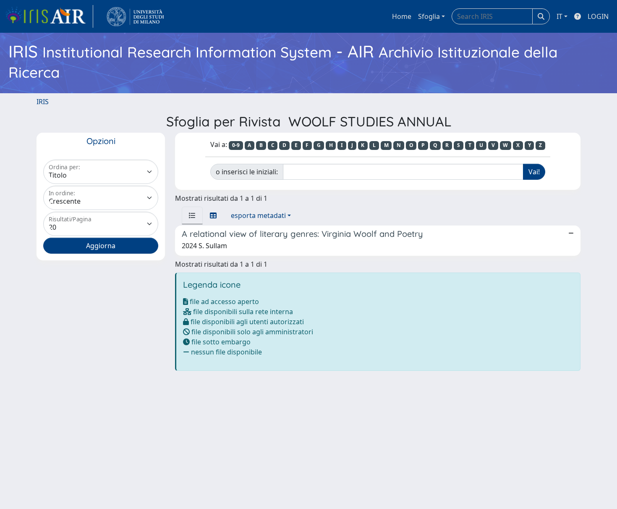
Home (401, 16)
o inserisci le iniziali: (247, 171)
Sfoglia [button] (429, 16)
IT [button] (559, 16)
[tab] (192, 215)
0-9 (236, 145)
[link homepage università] (135, 16)
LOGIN (598, 16)
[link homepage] (49, 16)
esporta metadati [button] (258, 215)
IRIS (43, 101)
